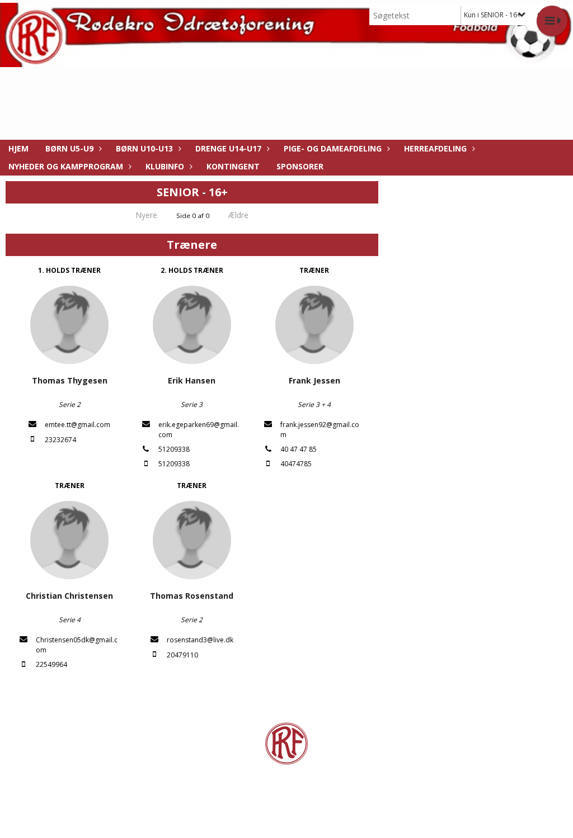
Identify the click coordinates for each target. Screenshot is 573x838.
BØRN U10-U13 (144, 148)
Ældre (239, 215)
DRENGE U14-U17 (228, 148)
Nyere (146, 215)
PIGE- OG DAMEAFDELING (333, 148)
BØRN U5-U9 (69, 148)
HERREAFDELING (435, 148)
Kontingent (233, 166)
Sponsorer (299, 166)
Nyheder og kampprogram (65, 166)
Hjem (18, 148)
